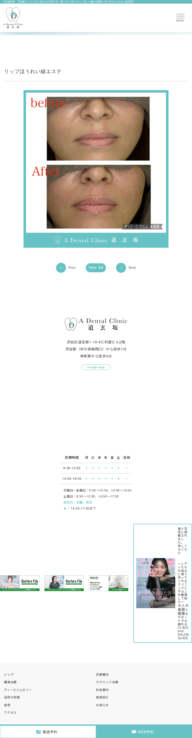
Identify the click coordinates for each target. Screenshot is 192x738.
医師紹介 (102, 697)
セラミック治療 (107, 682)
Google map (96, 367)
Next (132, 268)
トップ (9, 674)
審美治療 (10, 682)
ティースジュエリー (18, 689)
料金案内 (102, 689)
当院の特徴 (12, 697)
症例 (7, 705)
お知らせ (102, 705)
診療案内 (102, 674)
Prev (72, 268)
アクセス (10, 712)
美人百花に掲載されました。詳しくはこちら (182, 540)
